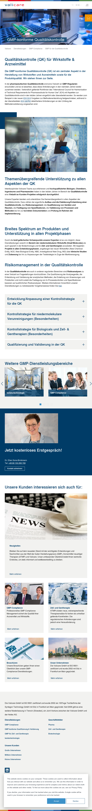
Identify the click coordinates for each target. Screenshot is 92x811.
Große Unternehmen (13, 750)
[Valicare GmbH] (14, 5)
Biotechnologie (54, 734)
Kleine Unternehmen (13, 759)
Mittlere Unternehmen (13, 755)
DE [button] (79, 5)
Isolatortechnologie (12, 738)
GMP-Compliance (11, 725)
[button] (40, 404)
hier (60, 286)
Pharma (51, 725)
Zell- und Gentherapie (56, 729)
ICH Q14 (27, 98)
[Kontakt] (88, 18)
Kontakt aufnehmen (14, 469)
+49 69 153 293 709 (17, 463)
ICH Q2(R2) (26, 101)
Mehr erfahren (15, 574)
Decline (75, 801)
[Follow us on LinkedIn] (7, 770)
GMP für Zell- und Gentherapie (17, 734)
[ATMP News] (88, 25)
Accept (56, 801)
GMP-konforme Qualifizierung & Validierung (22, 729)
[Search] (71, 5)
